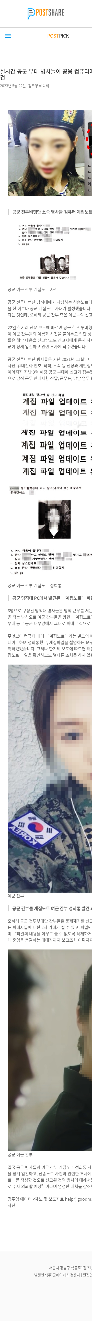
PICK (58, 35)
